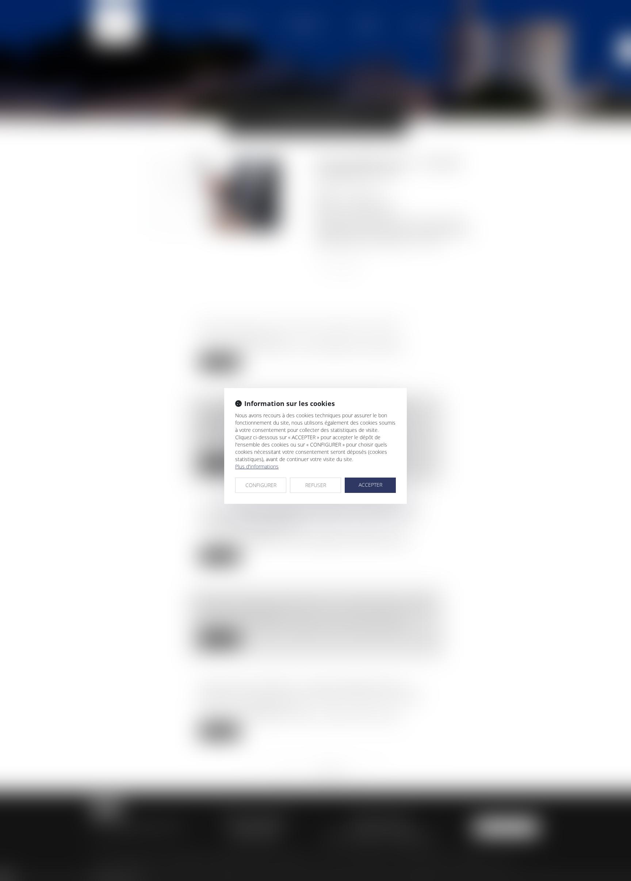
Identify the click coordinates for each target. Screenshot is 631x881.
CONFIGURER (260, 485)
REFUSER (315, 485)
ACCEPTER (370, 484)
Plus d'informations (257, 466)
